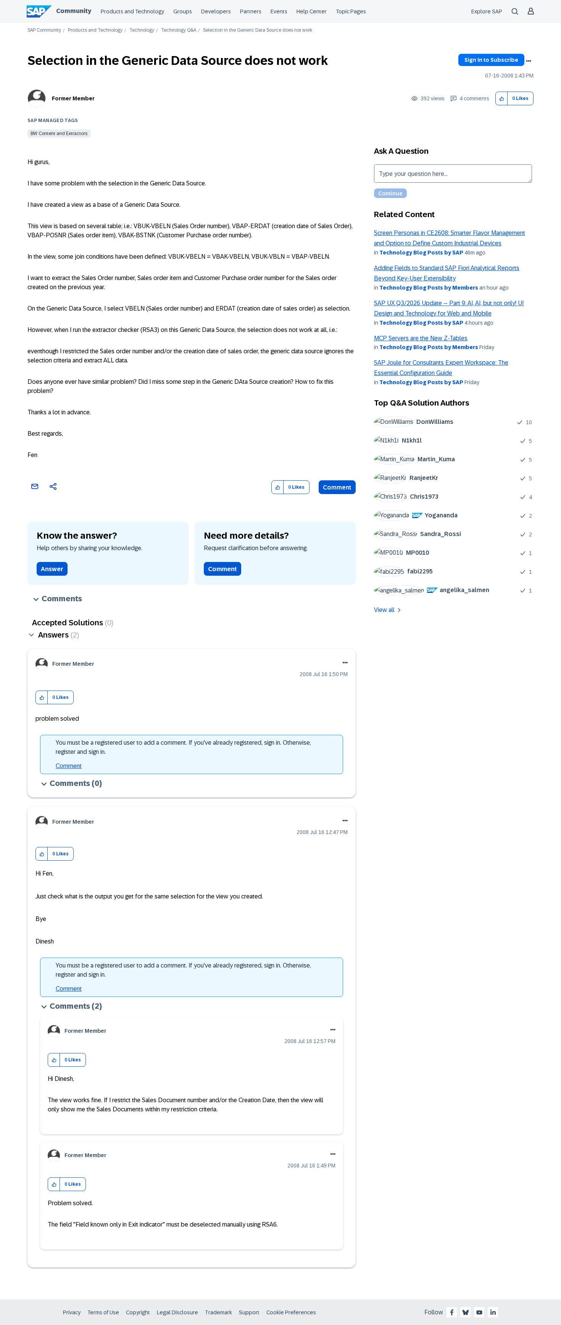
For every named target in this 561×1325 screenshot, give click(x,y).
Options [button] (529, 61)
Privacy (72, 1312)
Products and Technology (132, 11)
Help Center (312, 11)
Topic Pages (351, 11)
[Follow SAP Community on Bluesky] (466, 1312)
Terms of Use (103, 1312)
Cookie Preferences (291, 1312)
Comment (337, 487)
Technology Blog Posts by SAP (421, 253)
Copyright (138, 1312)
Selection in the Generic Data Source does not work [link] (257, 30)
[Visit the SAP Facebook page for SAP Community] (452, 1312)
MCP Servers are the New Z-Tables (421, 338)
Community (73, 11)
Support (249, 1312)
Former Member (73, 98)
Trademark (218, 1312)
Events (279, 11)
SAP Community (44, 30)
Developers (216, 11)
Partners (250, 11)
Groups (182, 11)
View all (384, 610)
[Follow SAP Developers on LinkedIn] (493, 1312)
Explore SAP (486, 11)
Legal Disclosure (177, 1312)
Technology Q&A (178, 30)
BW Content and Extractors (59, 133)
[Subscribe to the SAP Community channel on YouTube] (479, 1312)
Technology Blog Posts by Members (428, 288)
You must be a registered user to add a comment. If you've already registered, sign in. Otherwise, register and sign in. (183, 747)
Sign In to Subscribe (491, 60)
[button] (502, 98)
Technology (141, 30)
